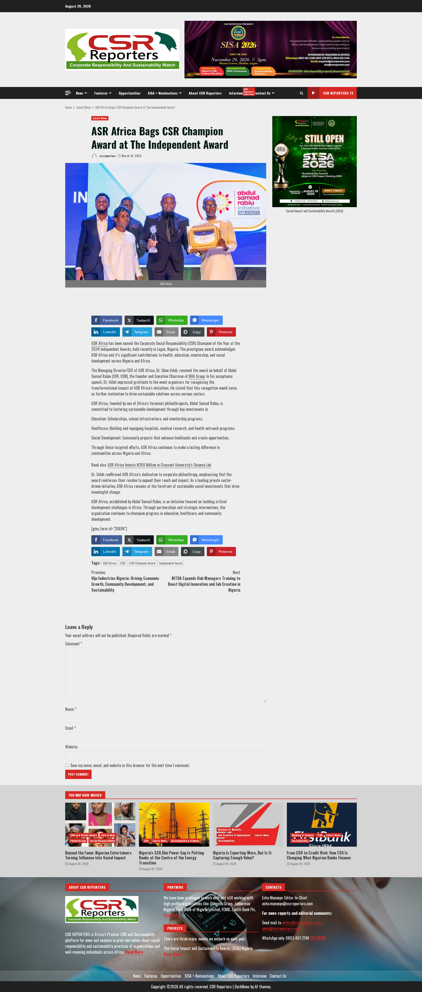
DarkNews (242, 987)
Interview (239, 91)
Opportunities (129, 93)
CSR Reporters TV (338, 93)
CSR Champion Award (142, 563)
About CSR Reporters (205, 93)
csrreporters (107, 156)
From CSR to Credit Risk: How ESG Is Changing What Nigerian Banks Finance (322, 825)
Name (70, 709)
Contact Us (262, 93)
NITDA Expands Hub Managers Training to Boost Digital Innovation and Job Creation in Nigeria (204, 581)
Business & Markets (230, 829)
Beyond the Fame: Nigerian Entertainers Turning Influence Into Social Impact (100, 825)
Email (70, 728)
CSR (122, 563)
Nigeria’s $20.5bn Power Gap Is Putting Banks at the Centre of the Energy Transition (174, 825)
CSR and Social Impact (83, 835)
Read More (134, 952)
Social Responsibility (102, 841)
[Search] (301, 93)
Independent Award (170, 563)
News (79, 93)
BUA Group (197, 376)
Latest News (100, 118)
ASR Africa (99, 343)
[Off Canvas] (68, 93)
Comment (73, 644)
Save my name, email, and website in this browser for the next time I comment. (130, 765)
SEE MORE (318, 938)
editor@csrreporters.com (301, 923)
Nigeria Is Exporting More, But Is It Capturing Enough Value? (248, 825)
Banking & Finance (303, 835)
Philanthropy (78, 841)
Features (101, 93)
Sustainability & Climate (185, 841)
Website (71, 747)
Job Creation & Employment (234, 835)
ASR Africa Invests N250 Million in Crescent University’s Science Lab (159, 465)
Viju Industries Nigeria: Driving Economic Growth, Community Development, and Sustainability (125, 581)
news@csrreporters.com (280, 928)
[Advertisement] (270, 49)
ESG (146, 841)
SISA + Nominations (163, 93)
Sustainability (226, 841)
